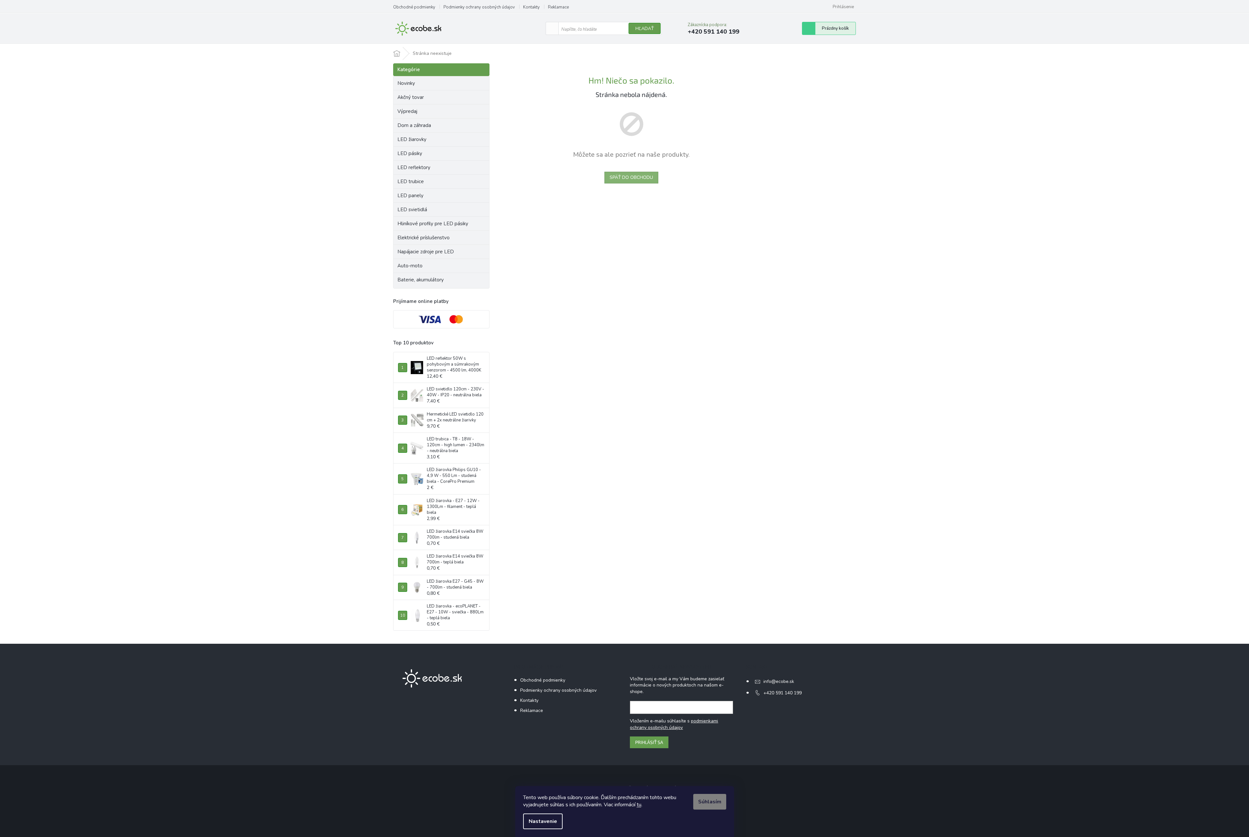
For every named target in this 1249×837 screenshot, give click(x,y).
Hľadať (644, 28)
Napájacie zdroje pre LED (425, 251)
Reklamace (558, 7)
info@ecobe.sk (778, 681)
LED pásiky (409, 153)
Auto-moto (410, 265)
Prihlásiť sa (649, 742)
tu (639, 804)
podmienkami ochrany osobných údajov (674, 724)
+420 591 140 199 (782, 693)
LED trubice (410, 181)
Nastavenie (543, 821)
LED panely (410, 195)
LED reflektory (413, 167)
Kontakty (531, 7)
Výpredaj (407, 111)
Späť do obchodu (631, 177)
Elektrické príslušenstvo (423, 237)
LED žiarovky (411, 139)
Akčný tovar (410, 97)
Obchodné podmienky (414, 7)
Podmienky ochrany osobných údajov (479, 7)
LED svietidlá (412, 209)
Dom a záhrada (414, 125)
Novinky (406, 83)
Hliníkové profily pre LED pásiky (432, 223)
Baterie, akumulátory (420, 279)
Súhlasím (709, 801)
